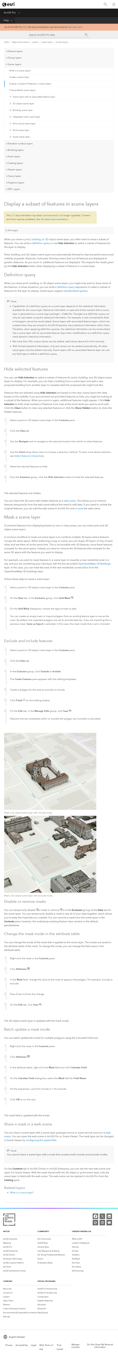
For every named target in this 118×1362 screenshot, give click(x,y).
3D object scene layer (23, 103)
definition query (41, 243)
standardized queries (75, 290)
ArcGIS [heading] (6, 1231)
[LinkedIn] (109, 1216)
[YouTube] (109, 1222)
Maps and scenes (20, 42)
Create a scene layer (19, 77)
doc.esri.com (75, 27)
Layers (35, 42)
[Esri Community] (95, 1222)
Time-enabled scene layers (22, 90)
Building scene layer (23, 110)
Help (6, 20)
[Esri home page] (8, 4)
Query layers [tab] (14, 176)
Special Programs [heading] (46, 1281)
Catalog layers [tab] (15, 163)
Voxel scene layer (21, 137)
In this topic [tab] (12, 230)
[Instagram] (102, 1222)
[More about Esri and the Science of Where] (9, 1220)
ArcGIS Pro (10, 12)
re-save (79, 508)
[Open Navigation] (114, 4)
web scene (70, 500)
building (36, 239)
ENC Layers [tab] (14, 189)
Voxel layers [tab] (14, 156)
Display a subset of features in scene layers (30, 83)
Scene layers (62, 42)
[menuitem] (20, 1239)
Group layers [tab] (15, 57)
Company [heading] (7, 1281)
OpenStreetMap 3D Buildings (94, 563)
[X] (102, 1216)
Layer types (47, 42)
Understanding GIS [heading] (81, 1231)
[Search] (105, 4)
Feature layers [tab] (15, 51)
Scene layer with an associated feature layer (34, 97)
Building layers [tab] (16, 150)
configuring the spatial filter (41, 1140)
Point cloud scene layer (24, 123)
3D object (50, 239)
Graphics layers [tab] (16, 182)
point (27, 239)
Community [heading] (43, 1231)
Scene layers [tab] (14, 64)
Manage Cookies (75, 1345)
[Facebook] (95, 1216)
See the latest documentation (52, 219)
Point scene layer (21, 130)
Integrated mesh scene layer (26, 117)
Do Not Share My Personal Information (100, 1345)
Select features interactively (29, 456)
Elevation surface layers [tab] (20, 143)
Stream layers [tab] (15, 169)
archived (47, 215)
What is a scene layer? (20, 70)
